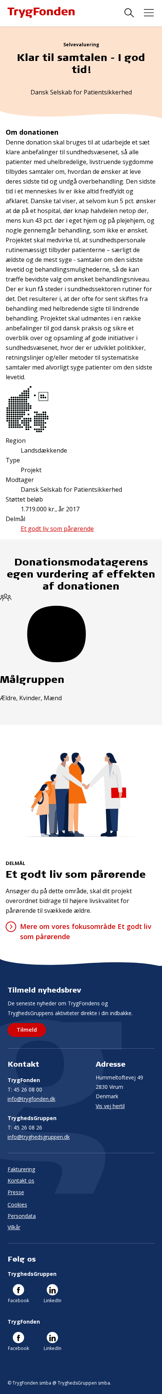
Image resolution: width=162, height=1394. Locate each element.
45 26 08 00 (25, 1089)
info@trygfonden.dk (31, 1098)
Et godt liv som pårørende (57, 528)
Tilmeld (27, 1029)
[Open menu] (148, 13)
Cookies (17, 1204)
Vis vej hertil (110, 1106)
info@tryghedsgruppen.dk (39, 1136)
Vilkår (14, 1227)
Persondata (22, 1215)
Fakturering (21, 1169)
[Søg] (129, 13)
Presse (16, 1192)
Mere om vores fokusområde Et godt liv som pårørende (85, 931)
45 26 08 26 (25, 1127)
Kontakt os (21, 1180)
